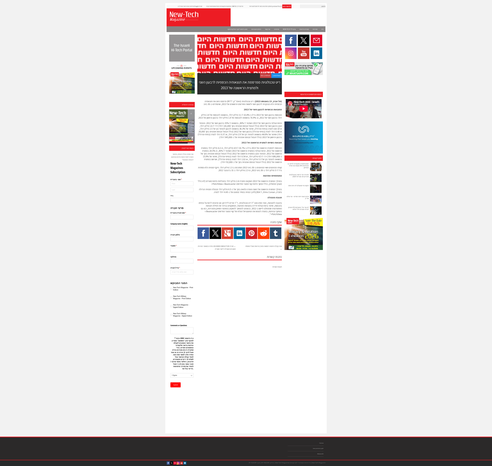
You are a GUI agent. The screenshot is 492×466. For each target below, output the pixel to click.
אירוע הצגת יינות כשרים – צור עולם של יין (298, 197)
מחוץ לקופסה (317, 158)
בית (322, 29)
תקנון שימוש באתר (318, 448)
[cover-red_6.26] (182, 126)
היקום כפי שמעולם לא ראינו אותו (298, 185)
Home (321, 443)
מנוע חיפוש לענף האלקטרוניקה (237, 29)
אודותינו (276, 29)
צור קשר (267, 29)
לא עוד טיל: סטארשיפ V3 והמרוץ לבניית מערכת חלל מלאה (298, 208)
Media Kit (320, 454)
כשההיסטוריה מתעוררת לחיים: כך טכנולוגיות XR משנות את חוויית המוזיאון (298, 166)
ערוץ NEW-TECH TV (289, 29)
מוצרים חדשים (304, 29)
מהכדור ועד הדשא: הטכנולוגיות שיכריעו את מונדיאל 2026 (299, 176)
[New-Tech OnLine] (184, 20)
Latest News (277, 75)
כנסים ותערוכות (256, 29)
